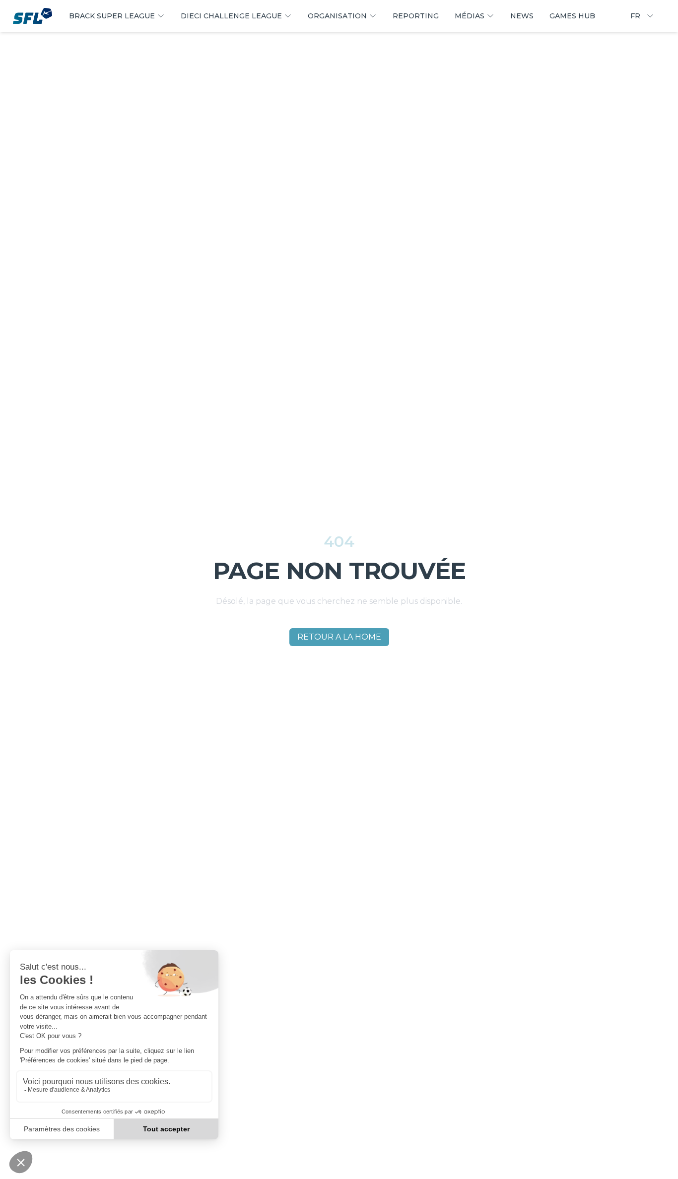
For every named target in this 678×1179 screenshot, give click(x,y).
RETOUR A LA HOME (339, 637)
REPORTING (416, 15)
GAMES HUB (572, 15)
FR (635, 15)
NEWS (522, 15)
